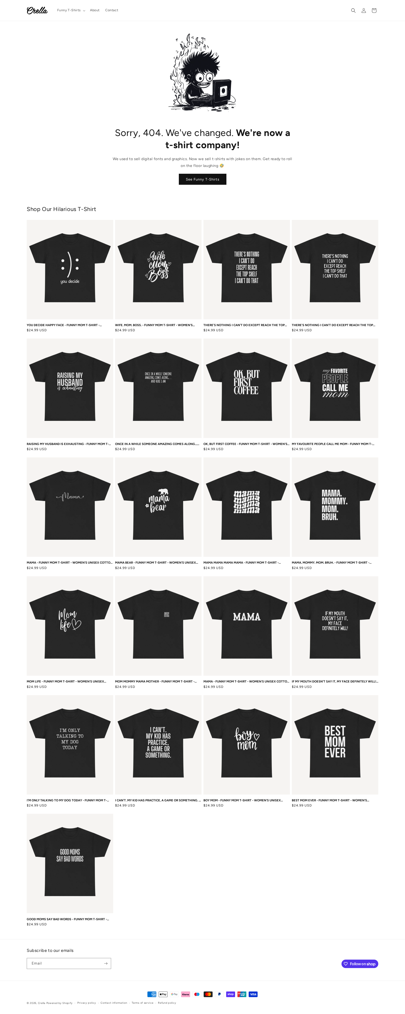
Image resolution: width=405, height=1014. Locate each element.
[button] (70, 10)
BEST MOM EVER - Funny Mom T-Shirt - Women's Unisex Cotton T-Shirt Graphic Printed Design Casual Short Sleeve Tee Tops (330, 801)
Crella (41, 1003)
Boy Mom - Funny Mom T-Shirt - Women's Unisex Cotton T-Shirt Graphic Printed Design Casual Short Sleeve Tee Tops (242, 801)
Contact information (114, 1002)
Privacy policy (86, 1002)
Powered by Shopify (59, 1003)
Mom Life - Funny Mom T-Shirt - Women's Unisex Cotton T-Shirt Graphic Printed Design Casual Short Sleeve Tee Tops (66, 682)
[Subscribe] (106, 963)
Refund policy (167, 1002)
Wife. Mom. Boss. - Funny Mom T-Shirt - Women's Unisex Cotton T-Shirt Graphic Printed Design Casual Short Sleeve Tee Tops (154, 325)
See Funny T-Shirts (202, 179)
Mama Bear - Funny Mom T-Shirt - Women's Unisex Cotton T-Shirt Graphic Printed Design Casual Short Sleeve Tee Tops (155, 563)
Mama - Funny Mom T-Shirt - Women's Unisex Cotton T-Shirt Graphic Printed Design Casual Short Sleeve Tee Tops (70, 563)
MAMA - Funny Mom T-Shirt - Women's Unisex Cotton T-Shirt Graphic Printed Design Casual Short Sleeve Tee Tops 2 (246, 682)
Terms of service (142, 1002)
